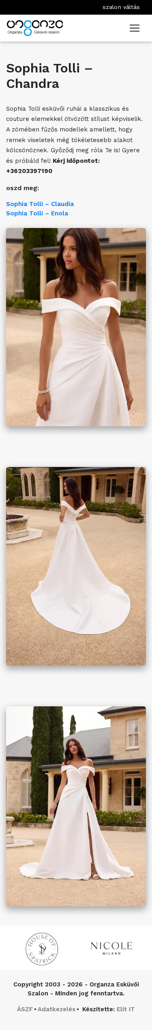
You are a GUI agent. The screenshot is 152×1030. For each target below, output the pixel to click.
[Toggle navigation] (135, 28)
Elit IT (126, 1009)
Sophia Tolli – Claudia (40, 204)
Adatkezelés (56, 1009)
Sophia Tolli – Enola (37, 213)
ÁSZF (25, 1009)
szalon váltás (121, 7)
